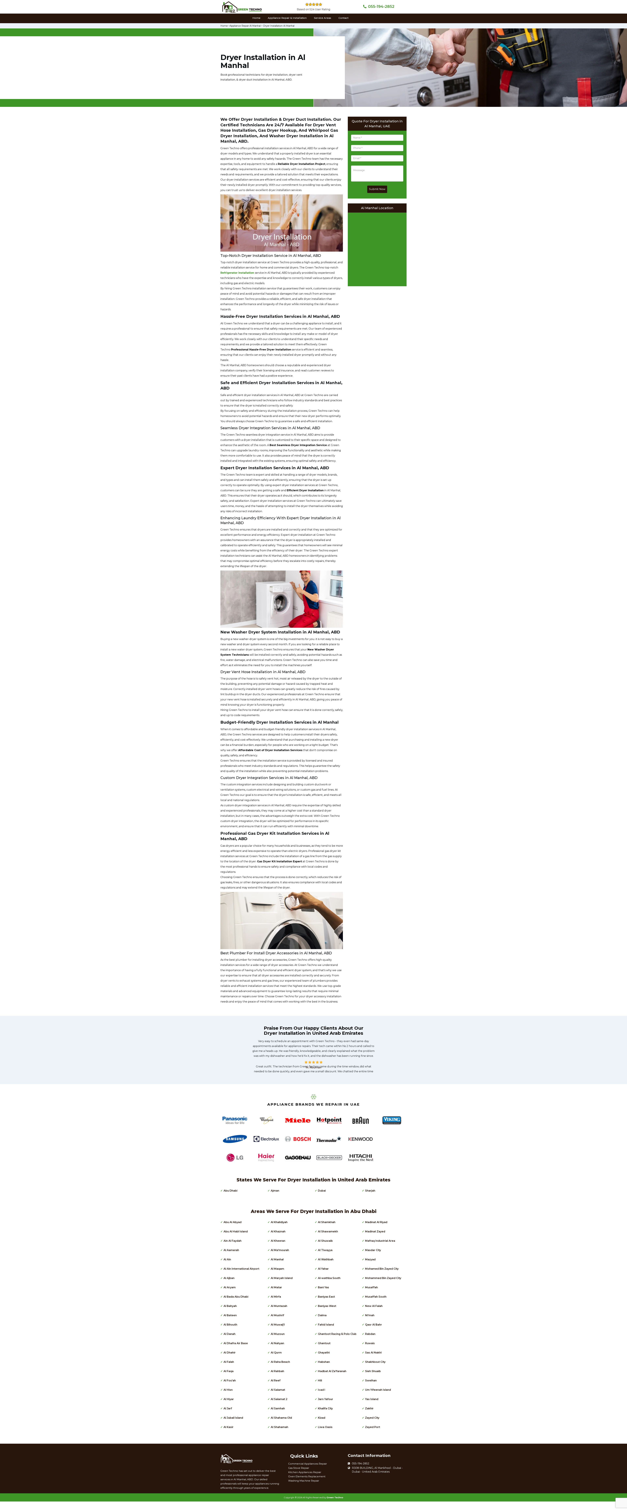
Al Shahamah (279, 1427)
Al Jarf (228, 1408)
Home (256, 17)
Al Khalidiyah (279, 1222)
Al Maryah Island (282, 1278)
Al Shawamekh (328, 1231)
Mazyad (370, 1259)
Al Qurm (276, 1352)
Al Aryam (230, 1287)
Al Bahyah (230, 1306)
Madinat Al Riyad (376, 1222)
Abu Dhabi (230, 1190)
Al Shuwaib (325, 1240)
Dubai (322, 1190)
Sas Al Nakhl (373, 1352)
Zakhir (369, 1408)
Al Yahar (323, 1268)
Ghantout (324, 1343)
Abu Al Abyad (232, 1222)
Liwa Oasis (325, 1427)
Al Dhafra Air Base (236, 1343)
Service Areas (322, 17)
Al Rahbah (277, 1371)
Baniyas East (326, 1296)
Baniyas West (327, 1306)
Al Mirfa (276, 1296)
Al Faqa (228, 1371)
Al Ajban (229, 1278)
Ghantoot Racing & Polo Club (337, 1334)
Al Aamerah (231, 1250)
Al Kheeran (278, 1240)
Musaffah (371, 1287)
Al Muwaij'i (278, 1324)
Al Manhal (277, 1259)
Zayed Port (372, 1427)
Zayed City (372, 1417)
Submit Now (377, 189)
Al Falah (229, 1361)
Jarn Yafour (325, 1399)
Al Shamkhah (326, 1222)
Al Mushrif (277, 1315)
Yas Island (371, 1399)
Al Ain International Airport (241, 1268)
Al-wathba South (329, 1278)
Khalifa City (325, 1408)
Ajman (275, 1190)
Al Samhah (278, 1408)
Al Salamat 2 (279, 1399)
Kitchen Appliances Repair (304, 1472)
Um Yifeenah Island (378, 1389)
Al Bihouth (230, 1324)
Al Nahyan (277, 1343)
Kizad (321, 1417)
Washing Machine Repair (303, 1480)
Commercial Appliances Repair (307, 1463)
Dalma (322, 1315)
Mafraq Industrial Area (380, 1240)
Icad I (321, 1389)
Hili (320, 1380)
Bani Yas (323, 1287)
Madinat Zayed (375, 1231)
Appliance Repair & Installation (287, 17)
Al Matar (276, 1287)
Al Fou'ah (230, 1380)
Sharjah (370, 1190)
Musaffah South (375, 1296)
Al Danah (229, 1334)
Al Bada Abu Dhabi (236, 1296)
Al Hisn (228, 1389)
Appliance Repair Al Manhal (245, 25)
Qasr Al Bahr (373, 1324)
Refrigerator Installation (237, 272)
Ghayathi (324, 1352)
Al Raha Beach (280, 1361)
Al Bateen (230, 1315)
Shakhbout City (375, 1361)
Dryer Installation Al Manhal (278, 25)
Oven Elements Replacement (306, 1476)
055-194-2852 (381, 6)
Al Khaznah (278, 1231)
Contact (343, 17)
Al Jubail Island (233, 1417)
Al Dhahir (230, 1352)
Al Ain (227, 1259)
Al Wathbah (325, 1259)
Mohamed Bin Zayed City (382, 1268)
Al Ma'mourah (280, 1250)
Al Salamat (278, 1389)
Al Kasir (228, 1427)
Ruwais (370, 1343)
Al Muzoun (278, 1334)
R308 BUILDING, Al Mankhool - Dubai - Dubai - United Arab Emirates (377, 1469)
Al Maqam (277, 1268)
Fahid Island (326, 1324)
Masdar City (373, 1250)
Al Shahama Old (281, 1417)
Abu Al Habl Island (236, 1231)
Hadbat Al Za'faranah (332, 1371)
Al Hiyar (229, 1399)
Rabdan (370, 1334)
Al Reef (276, 1380)
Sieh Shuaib (373, 1371)
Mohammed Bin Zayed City (383, 1278)
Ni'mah (369, 1315)
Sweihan (371, 1380)
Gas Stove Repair (298, 1467)
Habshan (324, 1361)
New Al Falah (374, 1306)
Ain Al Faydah (232, 1240)
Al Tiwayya (325, 1250)
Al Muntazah (279, 1306)
